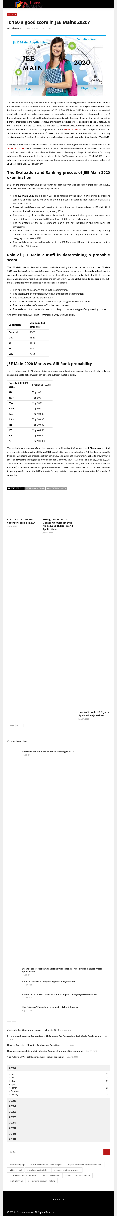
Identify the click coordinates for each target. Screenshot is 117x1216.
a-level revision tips (51, 1175)
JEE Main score (72, 129)
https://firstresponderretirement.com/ (85, 1164)
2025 (12, 1100)
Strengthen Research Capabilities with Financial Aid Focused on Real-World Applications (58, 524)
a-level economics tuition (38, 1170)
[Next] (14, 1020)
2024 (12, 1106)
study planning (16, 1181)
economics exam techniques (77, 1175)
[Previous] (9, 1020)
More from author (35, 488)
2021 (12, 1122)
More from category (56, 488)
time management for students (24, 1175)
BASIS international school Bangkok (46, 1164)
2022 (12, 1117)
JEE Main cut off (15, 148)
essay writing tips (17, 1164)
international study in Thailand (41, 1181)
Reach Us (58, 1199)
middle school (16, 1170)
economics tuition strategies (67, 1170)
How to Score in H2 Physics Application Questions (93, 714)
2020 (12, 1128)
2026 (12, 1068)
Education (12, 15)
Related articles (15, 488)
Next (18, 725)
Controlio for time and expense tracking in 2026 (21, 521)
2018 (12, 1139)
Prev (12, 725)
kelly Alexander (14, 28)
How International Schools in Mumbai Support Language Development (60, 994)
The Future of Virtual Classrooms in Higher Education (50, 1007)
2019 (12, 1133)
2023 (12, 1111)
